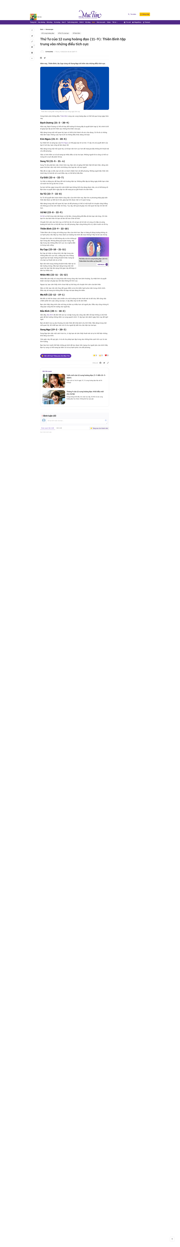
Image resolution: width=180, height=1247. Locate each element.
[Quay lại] (32, 58)
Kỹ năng (87, 22)
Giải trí (82, 22)
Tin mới (128, 22)
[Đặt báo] (33, 17)
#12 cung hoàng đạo (48, 33)
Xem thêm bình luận (46, 432)
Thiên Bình (64, 116)
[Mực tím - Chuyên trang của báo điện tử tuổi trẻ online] (90, 14)
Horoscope (49, 29)
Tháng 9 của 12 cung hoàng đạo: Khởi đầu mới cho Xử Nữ (85, 392)
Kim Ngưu (64, 143)
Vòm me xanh (101, 22)
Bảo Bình (50, 315)
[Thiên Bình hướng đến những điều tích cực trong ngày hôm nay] (74, 88)
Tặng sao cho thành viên (100, 428)
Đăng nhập (145, 14)
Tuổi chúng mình (72, 22)
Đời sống (49, 22)
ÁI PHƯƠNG (49, 52)
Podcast (147, 22)
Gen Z (64, 22)
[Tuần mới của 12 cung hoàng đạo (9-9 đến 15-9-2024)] (54, 381)
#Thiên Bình (76, 33)
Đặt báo (39, 17)
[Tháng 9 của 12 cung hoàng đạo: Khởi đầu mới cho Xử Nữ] (54, 397)
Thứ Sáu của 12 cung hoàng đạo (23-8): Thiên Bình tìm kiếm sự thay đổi (93, 260)
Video (109, 22)
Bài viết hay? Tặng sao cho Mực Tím (57, 356)
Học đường (41, 22)
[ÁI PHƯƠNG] (42, 52)
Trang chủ (33, 22)
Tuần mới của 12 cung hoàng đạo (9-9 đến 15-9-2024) (86, 376)
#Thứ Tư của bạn (63, 33)
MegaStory (137, 22)
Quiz (93, 22)
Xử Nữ (42, 216)
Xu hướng (57, 22)
